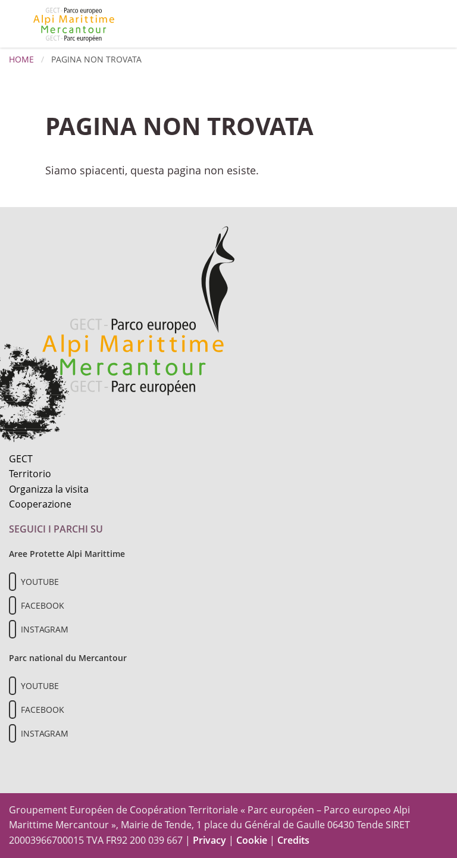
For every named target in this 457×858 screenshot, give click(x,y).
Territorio (30, 473)
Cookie (251, 840)
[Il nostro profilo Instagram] (12, 629)
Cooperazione (40, 504)
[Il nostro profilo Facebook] (12, 605)
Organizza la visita (49, 489)
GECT (21, 458)
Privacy (209, 840)
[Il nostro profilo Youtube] (12, 581)
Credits (293, 840)
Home (21, 59)
